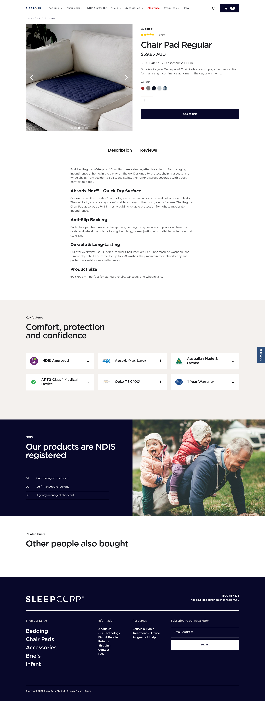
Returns (103, 641)
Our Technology (109, 633)
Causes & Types (143, 629)
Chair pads (73, 8)
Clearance (153, 8)
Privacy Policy (75, 691)
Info (186, 8)
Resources (170, 8)
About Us (104, 629)
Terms (88, 691)
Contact (103, 650)
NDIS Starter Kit (97, 8)
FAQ (101, 654)
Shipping (104, 645)
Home (29, 18)
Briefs (114, 8)
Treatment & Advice (146, 633)
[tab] (120, 151)
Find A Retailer (108, 637)
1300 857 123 (230, 595)
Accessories (132, 8)
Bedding (54, 8)
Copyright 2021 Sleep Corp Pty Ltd (45, 691)
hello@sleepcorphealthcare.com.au (215, 600)
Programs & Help (144, 637)
